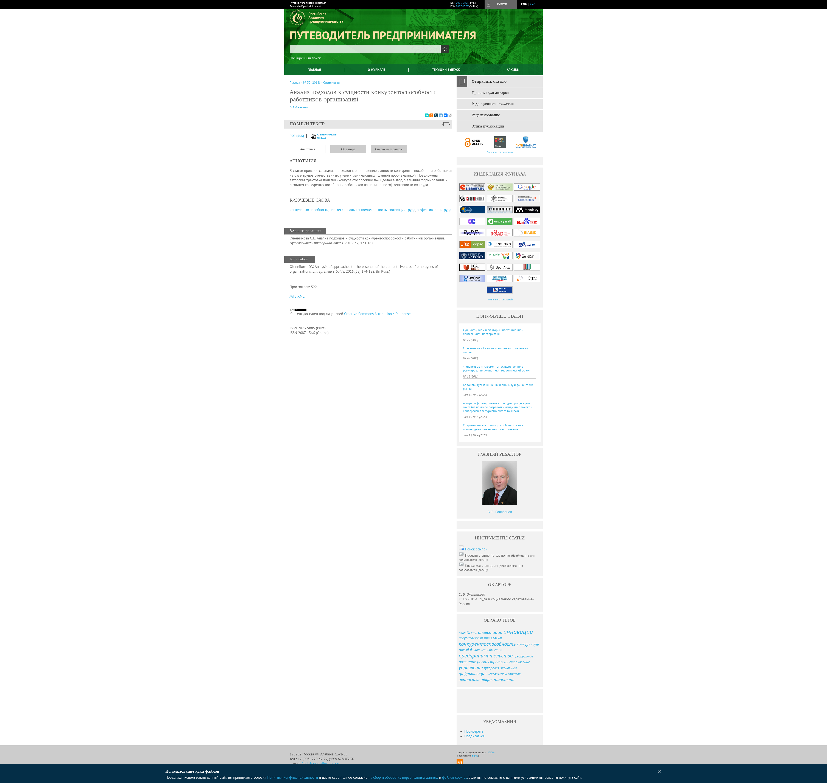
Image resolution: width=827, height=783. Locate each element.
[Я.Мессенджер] (427, 115)
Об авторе (348, 149)
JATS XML (297, 296)
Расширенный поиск (305, 58)
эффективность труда (434, 209)
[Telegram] (441, 115)
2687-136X (462, 6)
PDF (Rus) (297, 136)
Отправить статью (489, 82)
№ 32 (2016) (311, 82)
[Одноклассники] (431, 115)
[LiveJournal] (436, 115)
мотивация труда (402, 209)
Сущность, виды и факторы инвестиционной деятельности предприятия (493, 332)
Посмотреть (473, 731)
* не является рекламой (500, 152)
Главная (314, 70)
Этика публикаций (488, 126)
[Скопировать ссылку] (450, 115)
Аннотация (307, 149)
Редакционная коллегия (493, 104)
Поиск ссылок (476, 549)
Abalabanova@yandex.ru (321, 763)
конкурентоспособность (309, 209)
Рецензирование (486, 115)
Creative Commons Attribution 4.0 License (377, 313)
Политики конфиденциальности (292, 777)
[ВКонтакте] (446, 115)
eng (524, 4)
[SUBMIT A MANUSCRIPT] (474, 701)
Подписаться (474, 736)
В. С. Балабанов (500, 512)
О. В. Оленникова (299, 107)
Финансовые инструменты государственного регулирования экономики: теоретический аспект (496, 368)
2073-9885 (462, 2)
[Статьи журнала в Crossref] (500, 142)
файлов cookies (454, 777)
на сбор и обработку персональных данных (403, 777)
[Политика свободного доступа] (474, 142)
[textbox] (365, 49)
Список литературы (389, 149)
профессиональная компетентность (358, 209)
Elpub (475, 755)
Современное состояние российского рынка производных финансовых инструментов (493, 427)
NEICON (491, 752)
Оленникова (331, 82)
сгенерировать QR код (324, 136)
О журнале (376, 70)
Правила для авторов (490, 93)
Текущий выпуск (446, 70)
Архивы (513, 70)
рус (532, 4)
